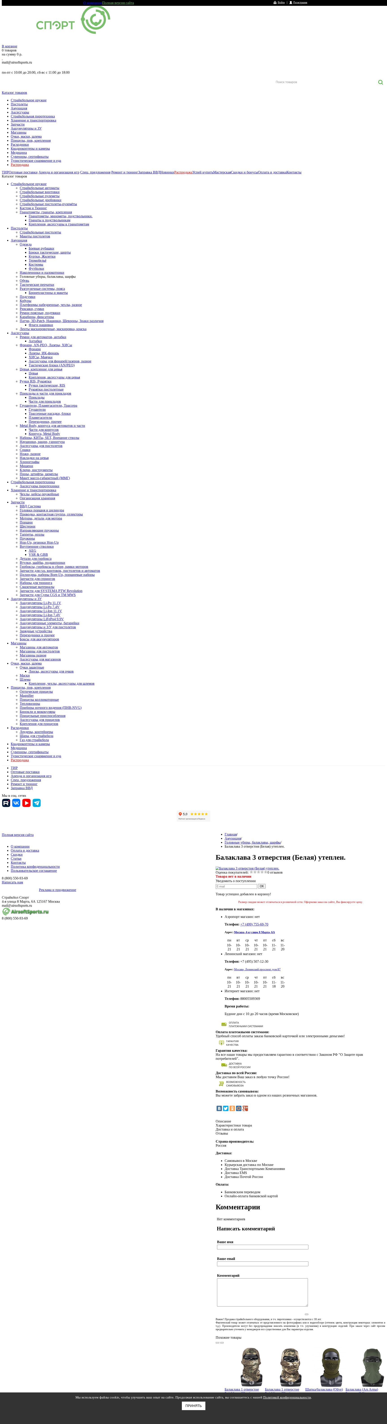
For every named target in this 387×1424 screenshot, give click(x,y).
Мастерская (222, 172)
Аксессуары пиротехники (39, 486)
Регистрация (300, 2)
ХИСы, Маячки (41, 357)
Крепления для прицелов (39, 724)
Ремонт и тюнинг (124, 172)
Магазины (18, 132)
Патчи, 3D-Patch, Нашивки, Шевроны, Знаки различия (61, 321)
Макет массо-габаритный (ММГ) (45, 478)
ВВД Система (30, 506)
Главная (231, 834)
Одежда (26, 244)
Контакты (293, 172)
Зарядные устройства (36, 631)
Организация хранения (37, 498)
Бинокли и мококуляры (37, 712)
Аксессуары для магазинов (40, 659)
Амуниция (19, 108)
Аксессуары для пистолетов (41, 446)
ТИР (5, 172)
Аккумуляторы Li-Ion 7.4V (40, 615)
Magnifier (27, 695)
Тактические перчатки (37, 285)
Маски (25, 675)
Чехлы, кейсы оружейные (39, 494)
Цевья (33, 373)
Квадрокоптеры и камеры (30, 148)
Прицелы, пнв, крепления (31, 140)
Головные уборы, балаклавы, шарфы (48, 276)
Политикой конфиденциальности (287, 1397)
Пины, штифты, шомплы (39, 474)
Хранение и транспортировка (33, 120)
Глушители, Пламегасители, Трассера (48, 405)
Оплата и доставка (272, 172)
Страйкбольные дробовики (40, 200)
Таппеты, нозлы (32, 534)
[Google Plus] (245, 1108)
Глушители (37, 409)
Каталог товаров (14, 92)
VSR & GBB (38, 554)
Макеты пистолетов (35, 236)
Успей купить (202, 172)
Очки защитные (32, 667)
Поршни (26, 522)
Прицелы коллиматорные (39, 699)
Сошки (25, 450)
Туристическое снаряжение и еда (36, 160)
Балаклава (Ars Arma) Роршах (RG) (362, 1391)
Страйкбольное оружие (29, 100)
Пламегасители (40, 417)
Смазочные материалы (37, 587)
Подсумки (27, 297)
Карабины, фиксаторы (37, 317)
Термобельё (37, 260)
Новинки (167, 172)
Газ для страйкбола (34, 740)
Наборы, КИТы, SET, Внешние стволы (49, 438)
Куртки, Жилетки (42, 256)
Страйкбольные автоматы (39, 188)
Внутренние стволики (37, 546)
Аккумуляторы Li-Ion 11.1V (41, 611)
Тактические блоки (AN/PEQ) (52, 365)
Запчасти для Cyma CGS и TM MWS (48, 595)
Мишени (26, 466)
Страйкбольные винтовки (40, 192)
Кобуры (25, 301)
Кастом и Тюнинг (33, 208)
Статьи (16, 858)
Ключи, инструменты (36, 470)
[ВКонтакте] (219, 1108)
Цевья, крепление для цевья (41, 369)
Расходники (20, 144)
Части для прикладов (45, 401)
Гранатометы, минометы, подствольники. (60, 216)
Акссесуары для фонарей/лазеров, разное (60, 361)
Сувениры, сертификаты (30, 156)
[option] (245, 1381)
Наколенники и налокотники (42, 272)
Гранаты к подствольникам (49, 220)
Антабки (35, 341)
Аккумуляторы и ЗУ (26, 128)
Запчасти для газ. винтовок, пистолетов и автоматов (60, 571)
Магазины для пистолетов (40, 651)
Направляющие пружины (39, 530)
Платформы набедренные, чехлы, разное (51, 305)
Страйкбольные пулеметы (40, 196)
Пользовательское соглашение (34, 870)
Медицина (19, 152)
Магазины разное (33, 655)
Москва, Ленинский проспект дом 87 (257, 969)
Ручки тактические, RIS (47, 385)
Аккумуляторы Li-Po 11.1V (40, 603)
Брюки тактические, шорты (50, 252)
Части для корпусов (44, 430)
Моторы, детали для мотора (41, 518)
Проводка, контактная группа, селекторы (51, 514)
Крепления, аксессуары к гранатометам (59, 224)
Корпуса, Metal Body (44, 434)
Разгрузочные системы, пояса (42, 289)
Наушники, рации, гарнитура (42, 442)
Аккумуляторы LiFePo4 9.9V (42, 619)
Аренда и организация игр (59, 172)
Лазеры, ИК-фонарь (44, 353)
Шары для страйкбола (36, 736)
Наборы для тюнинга (36, 583)
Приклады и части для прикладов (45, 393)
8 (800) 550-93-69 (25, 67)
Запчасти (18, 124)
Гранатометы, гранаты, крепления (46, 212)
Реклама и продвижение (57, 890)
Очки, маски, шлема (26, 136)
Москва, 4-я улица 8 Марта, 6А (254, 932)
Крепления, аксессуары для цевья (54, 377)
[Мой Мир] (238, 1108)
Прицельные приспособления (42, 716)
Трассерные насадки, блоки (50, 413)
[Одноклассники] (232, 1108)
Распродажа (20, 165)
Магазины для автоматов (39, 647)
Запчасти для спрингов (37, 579)
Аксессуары (20, 112)
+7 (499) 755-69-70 (254, 924)
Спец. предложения (95, 172)
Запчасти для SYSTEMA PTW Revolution (51, 591)
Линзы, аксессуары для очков (51, 671)
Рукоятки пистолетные (46, 389)
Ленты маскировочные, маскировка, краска (53, 329)
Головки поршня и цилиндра (42, 510)
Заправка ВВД (149, 172)
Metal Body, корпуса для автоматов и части (52, 426)
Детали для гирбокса (36, 558)
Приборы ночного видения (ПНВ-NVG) (51, 708)
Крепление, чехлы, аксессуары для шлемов (62, 683)
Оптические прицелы (36, 691)
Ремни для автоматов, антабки (43, 337)
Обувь (24, 280)
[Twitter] (225, 1108)
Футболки (36, 268)
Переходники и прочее (37, 635)
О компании (92, 3)
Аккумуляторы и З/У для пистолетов (48, 627)
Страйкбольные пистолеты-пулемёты (48, 204)
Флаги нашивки (41, 325)
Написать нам (12, 882)
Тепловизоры (30, 704)
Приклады (37, 397)
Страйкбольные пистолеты (40, 232)
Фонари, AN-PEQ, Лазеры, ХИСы (46, 345)
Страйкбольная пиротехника (33, 116)
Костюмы (36, 264)
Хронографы (29, 462)
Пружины (27, 538)
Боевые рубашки (41, 248)
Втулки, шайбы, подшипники (42, 562)
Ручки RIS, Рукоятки (36, 381)
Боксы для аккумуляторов (39, 639)
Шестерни (27, 526)
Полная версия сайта (118, 3)
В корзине (9, 46)
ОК (262, 886)
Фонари (35, 349)
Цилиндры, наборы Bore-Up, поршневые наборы (57, 575)
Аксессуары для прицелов (40, 720)
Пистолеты (19, 104)
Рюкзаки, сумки (32, 309)
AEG (32, 550)
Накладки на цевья (34, 458)
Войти (281, 2)
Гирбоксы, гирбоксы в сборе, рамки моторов (54, 567)
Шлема (25, 679)
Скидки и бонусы (244, 172)
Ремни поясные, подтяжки (40, 313)
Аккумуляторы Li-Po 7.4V (40, 607)
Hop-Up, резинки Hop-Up (39, 542)
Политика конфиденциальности (35, 866)
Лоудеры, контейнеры (36, 732)
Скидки (17, 854)
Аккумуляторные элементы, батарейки (49, 623)
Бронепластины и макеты (48, 293)
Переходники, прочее (45, 421)
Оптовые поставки (23, 172)
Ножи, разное (30, 454)
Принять (193, 1406)
